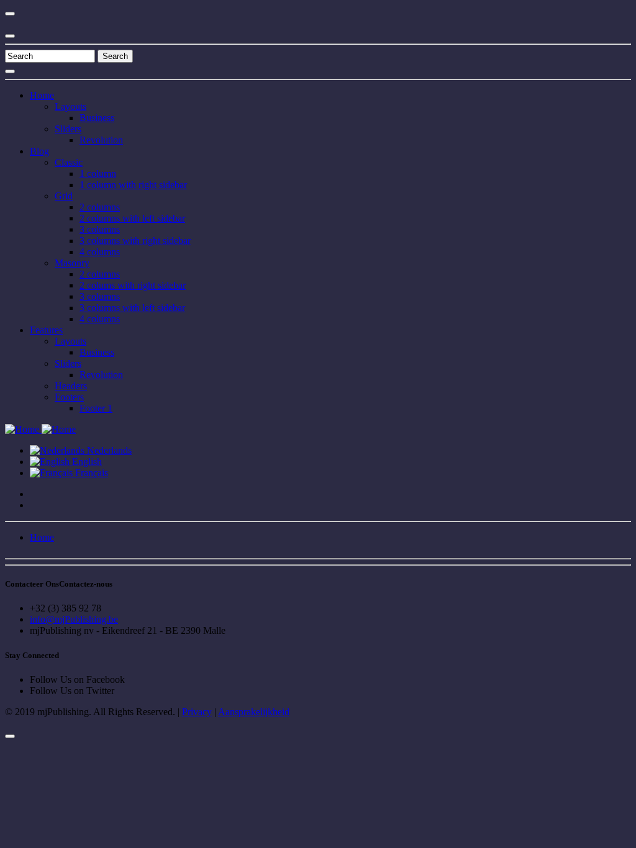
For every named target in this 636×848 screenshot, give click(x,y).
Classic (69, 162)
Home (42, 95)
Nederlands (108, 450)
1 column (98, 173)
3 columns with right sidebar (135, 240)
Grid (64, 196)
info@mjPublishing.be (74, 619)
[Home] (40, 429)
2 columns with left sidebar (132, 218)
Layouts (70, 106)
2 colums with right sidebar (133, 285)
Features (46, 330)
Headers (71, 386)
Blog (39, 151)
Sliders (68, 129)
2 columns (100, 207)
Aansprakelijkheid (253, 711)
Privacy (197, 711)
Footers (69, 397)
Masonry (72, 263)
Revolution (101, 140)
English (86, 461)
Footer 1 (96, 408)
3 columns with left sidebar (132, 307)
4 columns (100, 251)
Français (90, 472)
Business (97, 117)
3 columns (100, 229)
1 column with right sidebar (133, 184)
